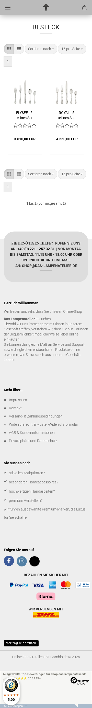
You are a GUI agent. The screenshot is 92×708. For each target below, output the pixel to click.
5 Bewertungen (13, 705)
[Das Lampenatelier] (46, 7)
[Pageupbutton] (78, 700)
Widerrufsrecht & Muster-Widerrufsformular (43, 424)
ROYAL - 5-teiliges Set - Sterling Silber (67, 115)
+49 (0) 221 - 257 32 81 (36, 249)
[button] (9, 49)
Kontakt (15, 408)
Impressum (18, 400)
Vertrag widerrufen (21, 643)
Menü (7, 7)
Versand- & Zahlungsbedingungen (36, 416)
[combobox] (41, 49)
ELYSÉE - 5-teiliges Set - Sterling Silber (25, 115)
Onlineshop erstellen (28, 657)
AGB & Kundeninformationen (32, 433)
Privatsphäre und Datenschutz (33, 441)
